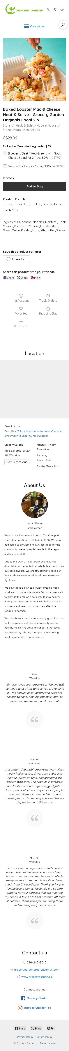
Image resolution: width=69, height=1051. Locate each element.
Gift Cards (21, 326)
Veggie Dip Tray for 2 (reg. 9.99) (36, 166)
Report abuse (47, 1043)
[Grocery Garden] (23, 9)
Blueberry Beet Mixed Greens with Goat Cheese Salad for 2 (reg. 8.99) (34, 155)
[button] (16, 259)
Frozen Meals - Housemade (21, 130)
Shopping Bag (48, 313)
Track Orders (48, 300)
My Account (21, 300)
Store (6, 125)
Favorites (21, 313)
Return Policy (44, 1036)
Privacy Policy (25, 1036)
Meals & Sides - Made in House (35, 125)
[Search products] (63, 25)
